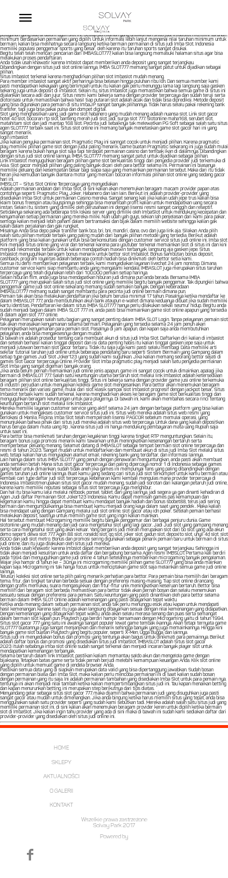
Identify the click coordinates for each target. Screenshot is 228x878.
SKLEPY (61, 762)
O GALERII (61, 791)
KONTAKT (61, 805)
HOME (61, 748)
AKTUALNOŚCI (61, 776)
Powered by (114, 836)
